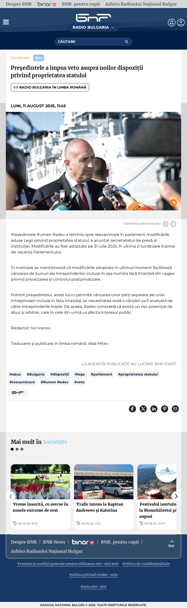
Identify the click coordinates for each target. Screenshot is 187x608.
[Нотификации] (172, 22)
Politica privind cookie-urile (93, 574)
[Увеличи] (165, 224)
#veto (79, 382)
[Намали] (173, 224)
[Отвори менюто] (6, 22)
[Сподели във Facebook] (132, 409)
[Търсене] (127, 41)
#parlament (101, 374)
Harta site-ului (93, 586)
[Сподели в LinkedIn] (154, 409)
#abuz (15, 374)
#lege (80, 374)
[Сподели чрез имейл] (175, 409)
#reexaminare (22, 382)
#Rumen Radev (54, 382)
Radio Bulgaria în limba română (52, 87)
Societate (20, 57)
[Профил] (181, 22)
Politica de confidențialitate (146, 564)
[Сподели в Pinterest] (164, 409)
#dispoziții (59, 374)
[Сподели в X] (143, 409)
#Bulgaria (36, 374)
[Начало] (93, 18)
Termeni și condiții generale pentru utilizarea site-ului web (68, 564)
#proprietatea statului (138, 374)
